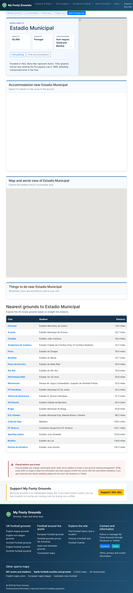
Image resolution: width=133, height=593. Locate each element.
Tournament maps (46, 553)
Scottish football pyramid (18, 551)
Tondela (12, 338)
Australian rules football (65, 576)
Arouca (11, 332)
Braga (11, 408)
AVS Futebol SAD (16, 377)
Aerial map (46, 13)
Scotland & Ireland (82, 3)
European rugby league (39, 576)
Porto (10, 351)
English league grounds (17, 531)
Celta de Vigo (14, 421)
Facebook (105, 546)
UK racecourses (97, 571)
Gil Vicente (13, 402)
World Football (102, 3)
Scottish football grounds (18, 542)
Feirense (12, 326)
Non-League (62, 3)
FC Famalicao (14, 389)
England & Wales (43, 3)
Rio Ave (11, 370)
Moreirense (14, 383)
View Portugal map (76, 13)
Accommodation (32, 13)
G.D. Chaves (14, 415)
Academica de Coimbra (19, 345)
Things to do (59, 13)
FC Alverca (13, 428)
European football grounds (50, 534)
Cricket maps (80, 571)
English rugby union (15, 576)
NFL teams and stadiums (18, 571)
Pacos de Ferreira (17, 364)
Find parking (18, 54)
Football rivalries (76, 542)
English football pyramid (18, 546)
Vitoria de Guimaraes (18, 396)
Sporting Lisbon (16, 434)
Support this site (111, 492)
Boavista (12, 357)
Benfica (11, 440)
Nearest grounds (14, 13)
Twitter (116, 546)
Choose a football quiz (79, 538)
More (117, 3)
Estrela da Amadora (18, 447)
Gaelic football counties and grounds (52, 571)
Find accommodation (38, 54)
